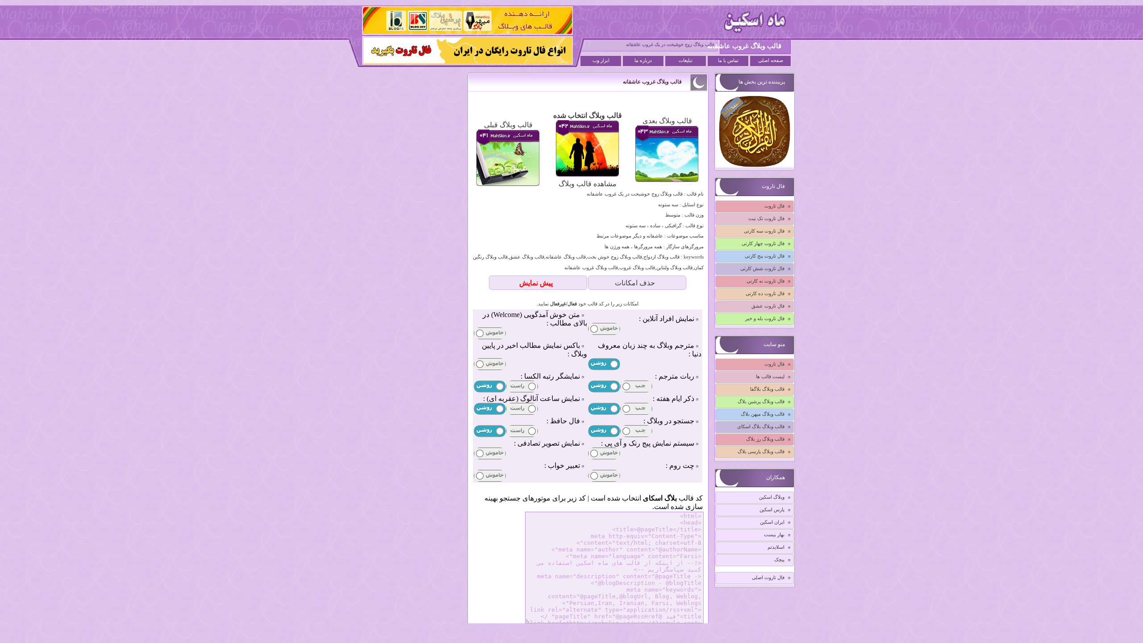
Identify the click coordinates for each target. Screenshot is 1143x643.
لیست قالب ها (770, 376)
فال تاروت (774, 206)
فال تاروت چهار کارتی (763, 243)
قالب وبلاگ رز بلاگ (765, 439)
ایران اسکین (772, 522)
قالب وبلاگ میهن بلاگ (762, 414)
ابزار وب (600, 60)
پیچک (779, 559)
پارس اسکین (771, 509)
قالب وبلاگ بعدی (667, 121)
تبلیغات (685, 60)
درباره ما (643, 60)
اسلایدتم (776, 547)
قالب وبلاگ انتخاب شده (587, 115)
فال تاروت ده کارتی (765, 293)
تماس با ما (728, 60)
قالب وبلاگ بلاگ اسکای (760, 426)
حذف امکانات (635, 283)
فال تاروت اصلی (768, 577)
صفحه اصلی (770, 60)
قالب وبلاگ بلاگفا (767, 389)
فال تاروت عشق (767, 306)
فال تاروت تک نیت (766, 218)
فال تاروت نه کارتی (765, 281)
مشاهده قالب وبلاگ (588, 184)
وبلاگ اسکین (771, 497)
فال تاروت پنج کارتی (764, 256)
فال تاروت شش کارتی (762, 268)
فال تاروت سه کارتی (764, 231)
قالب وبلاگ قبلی (508, 125)
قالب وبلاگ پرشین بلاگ (761, 401)
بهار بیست (774, 534)
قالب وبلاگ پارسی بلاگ (761, 451)
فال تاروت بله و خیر (764, 318)
